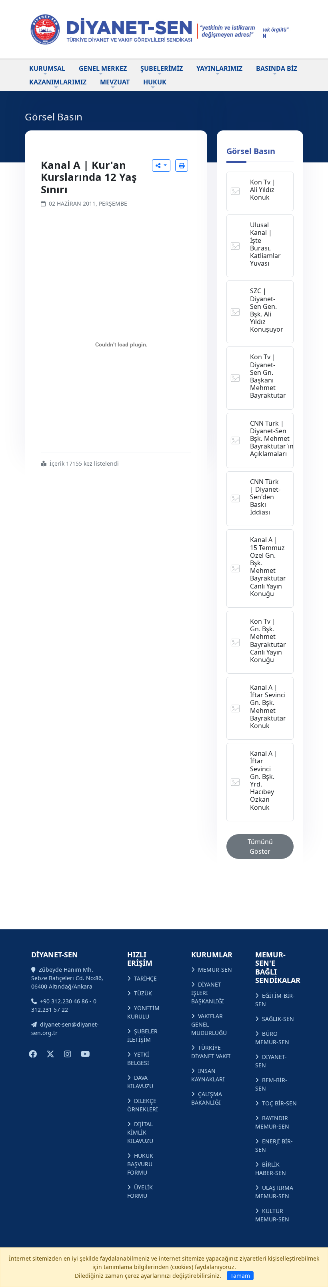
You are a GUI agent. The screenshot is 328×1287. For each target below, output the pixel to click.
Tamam (240, 1275)
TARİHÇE (145, 978)
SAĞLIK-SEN (278, 1019)
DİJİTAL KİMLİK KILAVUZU (140, 1132)
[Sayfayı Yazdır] (181, 165)
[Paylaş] (161, 165)
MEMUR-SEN (215, 969)
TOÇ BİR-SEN (279, 1103)
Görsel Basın (250, 151)
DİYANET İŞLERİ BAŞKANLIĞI (207, 993)
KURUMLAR (211, 954)
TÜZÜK (143, 993)
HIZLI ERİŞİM (139, 959)
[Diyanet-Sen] (144, 28)
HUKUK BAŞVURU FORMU (140, 1164)
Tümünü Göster (260, 846)
